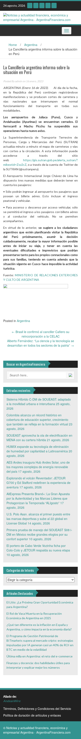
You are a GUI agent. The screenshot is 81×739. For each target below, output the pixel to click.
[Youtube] (35, 5)
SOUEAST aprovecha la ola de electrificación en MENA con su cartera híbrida (39, 437)
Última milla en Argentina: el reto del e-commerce (39, 656)
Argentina (30, 45)
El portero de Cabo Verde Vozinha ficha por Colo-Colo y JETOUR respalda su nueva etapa (38, 547)
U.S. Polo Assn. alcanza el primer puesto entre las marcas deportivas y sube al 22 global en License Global (38, 518)
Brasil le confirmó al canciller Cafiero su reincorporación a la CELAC (40, 334)
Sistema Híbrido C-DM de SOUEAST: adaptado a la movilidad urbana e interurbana (38, 401)
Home (13, 45)
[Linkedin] (41, 5)
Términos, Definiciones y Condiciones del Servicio (37, 708)
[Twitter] (48, 5)
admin (18, 81)
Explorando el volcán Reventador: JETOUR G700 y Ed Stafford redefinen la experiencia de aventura (38, 482)
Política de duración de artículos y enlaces (32, 715)
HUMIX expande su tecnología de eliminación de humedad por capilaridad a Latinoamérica (37, 448)
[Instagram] (29, 5)
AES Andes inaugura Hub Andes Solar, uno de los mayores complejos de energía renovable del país (38, 467)
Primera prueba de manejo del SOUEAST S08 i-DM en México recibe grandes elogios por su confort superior (39, 534)
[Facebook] (54, 5)
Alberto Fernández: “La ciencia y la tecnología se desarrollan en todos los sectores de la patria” (40, 343)
